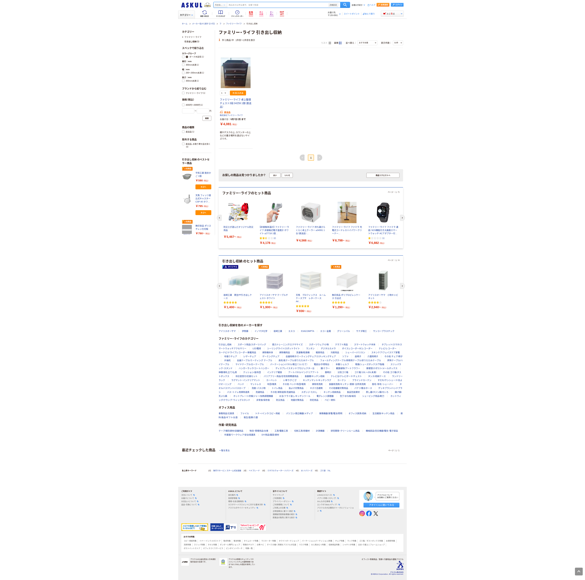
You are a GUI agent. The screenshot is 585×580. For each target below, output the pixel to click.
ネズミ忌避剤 (316, 388)
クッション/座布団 (252, 372)
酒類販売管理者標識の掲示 (284, 514)
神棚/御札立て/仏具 (228, 372)
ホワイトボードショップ (289, 541)
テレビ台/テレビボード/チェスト (346, 376)
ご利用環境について (281, 505)
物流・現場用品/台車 (259, 431)
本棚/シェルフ (342, 364)
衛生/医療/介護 (251, 417)
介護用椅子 (372, 356)
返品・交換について (189, 505)
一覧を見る (224, 450)
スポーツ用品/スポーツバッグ (252, 344)
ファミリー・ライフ (234, 24)
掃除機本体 (267, 352)
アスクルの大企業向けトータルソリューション (335, 509)
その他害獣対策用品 (338, 388)
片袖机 (227, 360)
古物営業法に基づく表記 (283, 511)
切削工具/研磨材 (302, 431)
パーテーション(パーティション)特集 (317, 541)
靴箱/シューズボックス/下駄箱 (369, 364)
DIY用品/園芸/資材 (270, 435)
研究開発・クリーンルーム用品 (345, 431)
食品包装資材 (353, 392)
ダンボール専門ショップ (230, 545)
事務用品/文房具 (226, 413)
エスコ (291, 331)
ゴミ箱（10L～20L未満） (366, 372)
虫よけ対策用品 (296, 388)
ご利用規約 (277, 498)
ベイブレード (254, 471)
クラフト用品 (341, 344)
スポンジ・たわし (309, 392)
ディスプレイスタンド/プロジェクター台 (294, 368)
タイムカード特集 (251, 541)
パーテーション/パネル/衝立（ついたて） (289, 364)
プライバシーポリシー (282, 501)
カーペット (271, 380)
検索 (345, 5)
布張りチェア (230, 356)
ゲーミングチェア (270, 356)
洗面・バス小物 (259, 388)
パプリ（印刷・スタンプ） (326, 498)
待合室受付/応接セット (246, 376)
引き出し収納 (225, 344)
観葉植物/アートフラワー (348, 368)
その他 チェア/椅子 (393, 356)
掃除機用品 (284, 352)
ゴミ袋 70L (325, 471)
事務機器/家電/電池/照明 (330, 413)
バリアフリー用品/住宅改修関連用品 (281, 376)
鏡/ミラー (325, 368)
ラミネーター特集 (268, 541)
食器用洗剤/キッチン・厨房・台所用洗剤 (347, 384)
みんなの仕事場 (323, 501)
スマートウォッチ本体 (364, 344)
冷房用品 (335, 352)
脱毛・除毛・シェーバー (382, 384)
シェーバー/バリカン (355, 352)
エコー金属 (325, 331)
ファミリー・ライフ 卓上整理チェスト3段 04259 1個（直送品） (235, 103)
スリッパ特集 (199, 545)
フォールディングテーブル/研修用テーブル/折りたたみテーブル (350, 360)
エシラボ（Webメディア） (327, 505)
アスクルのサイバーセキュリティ (242, 508)
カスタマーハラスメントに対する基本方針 (245, 505)
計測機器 (320, 431)
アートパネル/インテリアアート (303, 372)
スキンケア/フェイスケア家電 (385, 352)
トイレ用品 (277, 388)
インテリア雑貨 (274, 372)
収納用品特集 (334, 545)
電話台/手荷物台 (321, 364)
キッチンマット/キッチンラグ (317, 380)
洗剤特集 (187, 545)
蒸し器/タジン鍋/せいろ (377, 392)
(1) (383, 238)
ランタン (310, 348)
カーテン (341, 380)
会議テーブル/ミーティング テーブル (254, 360)
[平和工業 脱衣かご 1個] (187, 177)
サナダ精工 (361, 331)
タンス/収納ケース (377, 376)
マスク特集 (303, 545)
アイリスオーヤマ (227, 331)
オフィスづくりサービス (213, 548)
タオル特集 (212, 545)
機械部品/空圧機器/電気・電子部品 (382, 431)
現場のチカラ (248, 545)
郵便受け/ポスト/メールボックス (381, 368)
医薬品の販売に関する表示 (284, 518)
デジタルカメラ (328, 348)
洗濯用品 (260, 392)
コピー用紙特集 (190, 541)
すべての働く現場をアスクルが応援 (281, 545)
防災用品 (280, 400)
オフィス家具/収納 (357, 413)
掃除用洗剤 (317, 384)
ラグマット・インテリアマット (245, 380)
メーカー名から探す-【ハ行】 (203, 24)
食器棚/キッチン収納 (314, 376)
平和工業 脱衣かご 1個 (203, 174)
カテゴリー (185, 15)
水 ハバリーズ (306, 471)
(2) (275, 238)
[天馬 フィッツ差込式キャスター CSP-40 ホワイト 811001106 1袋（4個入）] (187, 199)
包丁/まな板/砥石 (348, 396)
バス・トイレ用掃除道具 (238, 392)
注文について (186, 495)
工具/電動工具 (281, 431)
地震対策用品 (297, 400)
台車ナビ (260, 545)
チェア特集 (339, 541)
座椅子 (358, 356)
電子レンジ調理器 (325, 396)
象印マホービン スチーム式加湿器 (227, 471)
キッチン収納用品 (332, 392)
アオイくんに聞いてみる (381, 505)
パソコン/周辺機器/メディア (299, 413)
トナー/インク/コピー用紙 (267, 413)
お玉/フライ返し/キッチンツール (294, 396)
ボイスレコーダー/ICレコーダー (357, 348)
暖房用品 (320, 352)
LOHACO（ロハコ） (324, 495)
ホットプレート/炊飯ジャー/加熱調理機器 (253, 396)
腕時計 (328, 372)
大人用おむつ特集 (318, 545)
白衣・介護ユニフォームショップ (371, 545)
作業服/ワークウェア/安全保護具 (239, 435)
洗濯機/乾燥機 (303, 352)
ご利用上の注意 (279, 508)
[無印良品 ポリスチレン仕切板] (187, 230)
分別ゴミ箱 (343, 372)
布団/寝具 (271, 384)
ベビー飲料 (330, 400)
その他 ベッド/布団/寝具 (294, 384)
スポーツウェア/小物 (319, 344)
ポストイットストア (192, 548)
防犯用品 (314, 400)
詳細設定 (333, 5)
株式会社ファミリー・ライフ (231, 115)
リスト (324, 43)
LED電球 (257, 348)
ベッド (241, 384)
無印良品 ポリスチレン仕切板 (203, 227)
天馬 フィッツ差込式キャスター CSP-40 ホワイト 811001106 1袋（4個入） (203, 198)
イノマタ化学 (261, 331)
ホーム (184, 24)
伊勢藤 (245, 331)
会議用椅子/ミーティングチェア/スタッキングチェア (311, 356)
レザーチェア (249, 356)
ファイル (244, 413)
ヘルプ (372, 5)
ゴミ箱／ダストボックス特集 (371, 541)
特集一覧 (249, 548)
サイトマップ (278, 495)
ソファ (345, 356)
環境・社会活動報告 (236, 501)
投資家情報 (232, 498)
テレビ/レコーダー (387, 348)
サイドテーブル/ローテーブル (250, 364)
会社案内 (232, 495)
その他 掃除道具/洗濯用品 (282, 392)
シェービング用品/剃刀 (373, 396)
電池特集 (237, 541)
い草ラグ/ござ (290, 380)
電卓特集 (227, 541)
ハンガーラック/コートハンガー (254, 368)
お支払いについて (188, 501)
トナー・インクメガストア (209, 541)
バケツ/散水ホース (363, 388)
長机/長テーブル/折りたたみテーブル (296, 360)
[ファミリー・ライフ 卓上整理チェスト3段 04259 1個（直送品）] (236, 73)
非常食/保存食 (263, 400)
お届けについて (187, 498)
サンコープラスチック (383, 331)
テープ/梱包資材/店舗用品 (231, 431)
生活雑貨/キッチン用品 (383, 413)
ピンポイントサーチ (234, 548)
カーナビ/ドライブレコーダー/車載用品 (237, 352)
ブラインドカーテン (361, 380)
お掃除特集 (390, 541)
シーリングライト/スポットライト (283, 348)
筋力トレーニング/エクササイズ (287, 344)
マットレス (255, 384)
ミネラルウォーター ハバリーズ (280, 471)
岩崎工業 (278, 331)
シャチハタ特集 (348, 545)
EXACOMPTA (307, 331)
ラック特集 (351, 541)
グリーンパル (343, 331)
